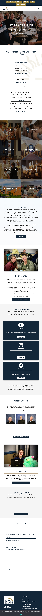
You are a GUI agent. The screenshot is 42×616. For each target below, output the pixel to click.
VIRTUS (32, 1)
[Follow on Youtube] (5, 607)
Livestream (18, 1)
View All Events (21, 514)
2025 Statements (20, 4)
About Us (21, 236)
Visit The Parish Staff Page (21, 436)
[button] (37, 421)
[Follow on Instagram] (10, 607)
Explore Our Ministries (21, 482)
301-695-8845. (32, 534)
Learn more (21, 337)
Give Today (10, 1)
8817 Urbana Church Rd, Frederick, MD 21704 (15, 570)
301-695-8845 (28, 604)
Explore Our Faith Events (21, 299)
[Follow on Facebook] (8, 607)
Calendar (26, 1)
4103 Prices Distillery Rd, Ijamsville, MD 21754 (15, 549)
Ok (21, 614)
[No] (40, 613)
